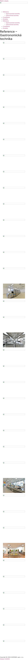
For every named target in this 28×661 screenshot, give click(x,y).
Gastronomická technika (13, 13)
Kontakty (5, 19)
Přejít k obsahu (4, 1)
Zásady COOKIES (5, 659)
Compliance (6, 17)
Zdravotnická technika (12, 15)
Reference (6, 12)
